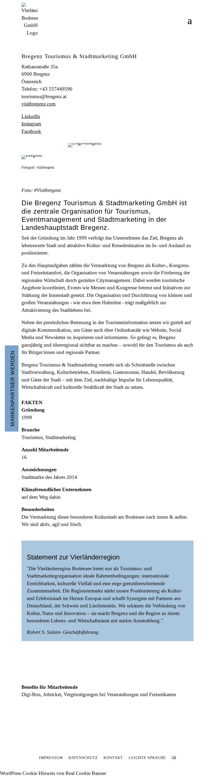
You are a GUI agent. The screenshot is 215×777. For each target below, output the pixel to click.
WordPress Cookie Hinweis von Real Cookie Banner (53, 773)
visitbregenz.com (39, 104)
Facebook (31, 131)
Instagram (31, 123)
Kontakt (113, 758)
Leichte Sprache (147, 758)
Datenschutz (83, 758)
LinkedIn (31, 116)
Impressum (51, 758)
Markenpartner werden (12, 388)
